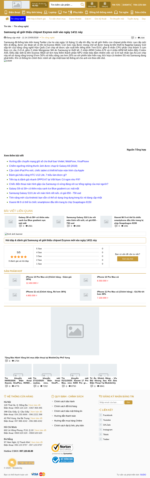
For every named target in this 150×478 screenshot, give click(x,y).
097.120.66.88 (26, 451)
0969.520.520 (21, 433)
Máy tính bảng (34, 12)
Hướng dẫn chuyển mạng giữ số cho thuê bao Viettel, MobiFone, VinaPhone (49, 161)
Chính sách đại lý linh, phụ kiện (69, 425)
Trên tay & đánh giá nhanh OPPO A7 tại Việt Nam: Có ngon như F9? (44, 179)
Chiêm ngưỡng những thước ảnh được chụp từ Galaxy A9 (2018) (43, 166)
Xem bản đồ (34, 405)
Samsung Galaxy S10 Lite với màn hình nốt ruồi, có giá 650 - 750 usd (45, 193)
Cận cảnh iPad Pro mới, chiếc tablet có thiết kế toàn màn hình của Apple (46, 170)
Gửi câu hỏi (127, 259)
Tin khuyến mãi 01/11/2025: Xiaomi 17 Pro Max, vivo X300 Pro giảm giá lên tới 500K (75, 381)
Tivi (65, 12)
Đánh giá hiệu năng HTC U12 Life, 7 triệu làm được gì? (38, 175)
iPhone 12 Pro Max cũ (108, 277)
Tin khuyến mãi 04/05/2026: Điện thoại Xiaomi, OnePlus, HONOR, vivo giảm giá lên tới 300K (18, 381)
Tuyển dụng (132, 19)
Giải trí (88, 19)
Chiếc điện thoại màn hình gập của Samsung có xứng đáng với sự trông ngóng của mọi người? (58, 184)
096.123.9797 (21, 445)
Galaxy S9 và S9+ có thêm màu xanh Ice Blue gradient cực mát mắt (44, 188)
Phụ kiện (78, 12)
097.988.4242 (21, 421)
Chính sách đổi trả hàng (65, 406)
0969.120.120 (21, 408)
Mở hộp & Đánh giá (37, 19)
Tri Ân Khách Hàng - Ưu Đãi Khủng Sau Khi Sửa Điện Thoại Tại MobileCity (103, 380)
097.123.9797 (35, 445)
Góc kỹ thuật (100, 19)
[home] (7, 19)
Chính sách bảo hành (64, 401)
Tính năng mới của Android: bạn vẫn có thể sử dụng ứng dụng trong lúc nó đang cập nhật (55, 197)
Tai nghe (123, 12)
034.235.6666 (21, 414)
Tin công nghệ (17, 19)
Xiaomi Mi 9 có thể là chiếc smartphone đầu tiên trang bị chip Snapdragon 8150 (50, 202)
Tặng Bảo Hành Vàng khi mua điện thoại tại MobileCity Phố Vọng (37, 357)
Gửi (128, 402)
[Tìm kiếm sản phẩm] (82, 4)
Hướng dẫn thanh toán (65, 416)
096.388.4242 (35, 421)
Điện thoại (14, 12)
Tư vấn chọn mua (57, 19)
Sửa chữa (140, 12)
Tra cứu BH (139, 5)
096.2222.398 (35, 414)
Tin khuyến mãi (117, 19)
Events (127, 5)
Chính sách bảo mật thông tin (68, 411)
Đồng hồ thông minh (101, 12)
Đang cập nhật (13, 37)
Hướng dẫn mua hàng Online (68, 420)
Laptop (53, 12)
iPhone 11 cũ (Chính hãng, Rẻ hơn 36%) (46, 292)
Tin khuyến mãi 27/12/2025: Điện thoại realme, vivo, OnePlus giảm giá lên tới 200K (46, 381)
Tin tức (116, 5)
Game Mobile (75, 19)
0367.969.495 (35, 408)
